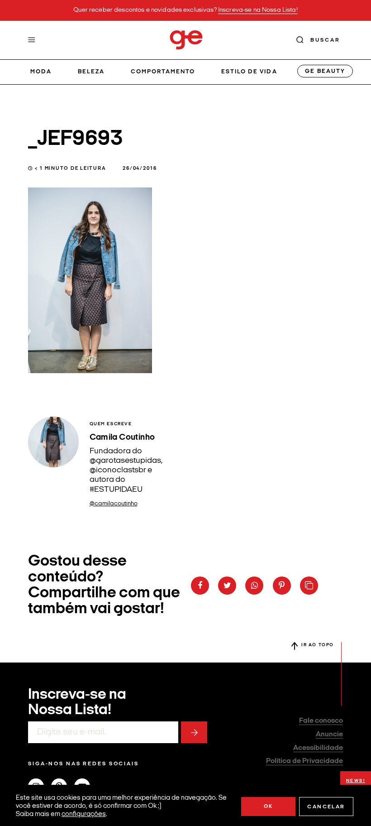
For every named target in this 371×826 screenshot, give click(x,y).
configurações (84, 814)
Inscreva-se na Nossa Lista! (258, 10)
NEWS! (356, 780)
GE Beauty (325, 71)
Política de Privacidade (304, 761)
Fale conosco (321, 721)
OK (268, 806)
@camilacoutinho (114, 503)
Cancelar (326, 807)
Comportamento (163, 72)
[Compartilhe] (309, 585)
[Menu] (31, 39)
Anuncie (329, 734)
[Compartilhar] (200, 585)
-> (194, 732)
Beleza (91, 72)
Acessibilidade (318, 748)
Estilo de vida (249, 72)
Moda (41, 72)
